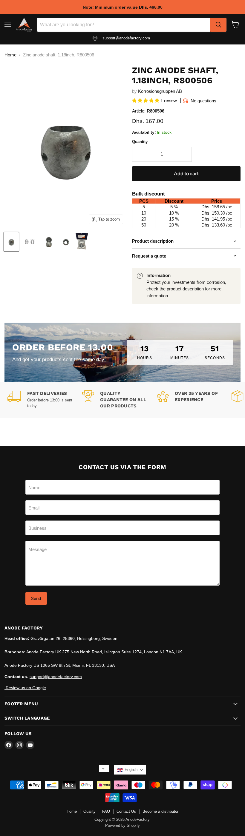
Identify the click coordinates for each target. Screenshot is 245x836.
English (131, 769)
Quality (89, 811)
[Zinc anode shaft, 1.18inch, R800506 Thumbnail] (30, 241)
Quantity (140, 141)
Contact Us (126, 811)
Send (36, 598)
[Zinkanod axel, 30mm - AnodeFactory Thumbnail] (11, 241)
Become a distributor (160, 811)
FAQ (106, 811)
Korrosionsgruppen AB (160, 91)
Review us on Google (25, 687)
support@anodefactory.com (126, 38)
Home (10, 54)
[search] (218, 25)
